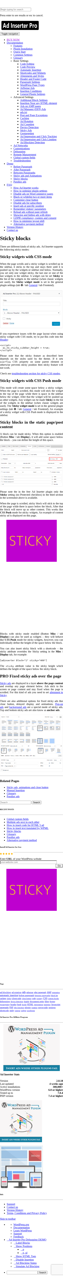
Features (17, 45)
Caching (24, 118)
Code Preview (27, 66)
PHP (11, 1007)
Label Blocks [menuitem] (23, 1242)
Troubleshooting (22, 160)
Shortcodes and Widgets (33, 73)
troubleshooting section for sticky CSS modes (36, 373)
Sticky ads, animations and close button (27, 787)
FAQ (9, 184)
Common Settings (22, 54)
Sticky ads (5, 683)
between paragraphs (42, 995)
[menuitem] (35, 1272)
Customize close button (25, 199)
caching (3, 998)
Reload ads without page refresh (30, 212)
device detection (17, 1001)
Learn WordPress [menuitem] (22, 1230)
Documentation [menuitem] (21, 1227)
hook (19, 1004)
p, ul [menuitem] (25, 1252)
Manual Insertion (16, 790)
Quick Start (19, 51)
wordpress (31, 1011)
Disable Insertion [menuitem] (25, 1259)
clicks (9, 998)
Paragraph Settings (30, 82)
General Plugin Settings (32, 94)
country (39, 998)
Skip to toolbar (8, 1218)
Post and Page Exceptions (34, 115)
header (13, 1004)
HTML (30, 1004)
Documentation (15, 42)
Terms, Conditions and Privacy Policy (27, 1213)
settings (52, 1007)
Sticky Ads (26, 130)
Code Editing (27, 63)
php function (19, 1008)
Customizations (21, 148)
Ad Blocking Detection (32, 142)
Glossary (18, 57)
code (34, 998)
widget (23, 1011)
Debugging (19, 151)
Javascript (55, 1004)
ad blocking (5, 992)
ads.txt (23, 112)
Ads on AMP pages (30, 106)
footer (52, 1001)
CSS (45, 998)
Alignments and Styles (32, 76)
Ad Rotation (26, 121)
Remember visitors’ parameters (29, 209)
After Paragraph (21, 169)
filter (47, 1001)
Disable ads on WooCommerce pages (33, 193)
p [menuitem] (23, 1249)
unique (17, 1011)
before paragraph (26, 995)
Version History (15, 227)
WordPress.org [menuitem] (21, 1224)
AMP (49, 992)
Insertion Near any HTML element (38, 103)
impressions (38, 1005)
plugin (28, 1007)
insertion (47, 1005)
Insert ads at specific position (28, 205)
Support (11, 1204)
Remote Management (24, 154)
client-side (16, 998)
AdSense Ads (27, 88)
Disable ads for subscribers (27, 202)
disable (26, 1001)
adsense (29, 992)
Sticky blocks (20, 178)
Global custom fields (24, 157)
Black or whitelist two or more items (32, 196)
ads (24, 992)
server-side (43, 1007)
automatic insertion (9, 995)
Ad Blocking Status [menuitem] (26, 1263)
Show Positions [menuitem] (24, 1246)
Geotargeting (27, 133)
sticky (12, 1010)
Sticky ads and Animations (27, 175)
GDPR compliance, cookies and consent (34, 218)
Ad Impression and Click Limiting (38, 139)
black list (54, 995)
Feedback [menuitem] (18, 1236)
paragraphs (4, 1007)
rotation (34, 1008)
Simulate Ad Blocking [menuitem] (27, 1266)
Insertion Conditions (31, 91)
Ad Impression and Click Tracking (38, 136)
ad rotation (17, 992)
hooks (24, 1005)
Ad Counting (27, 124)
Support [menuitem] (17, 1233)
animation (56, 992)
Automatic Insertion (30, 70)
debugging (5, 1001)
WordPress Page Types (32, 85)
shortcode (4, 1010)
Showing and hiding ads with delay (32, 215)
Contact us (12, 230)
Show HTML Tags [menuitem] (26, 1256)
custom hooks (53, 998)
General (33, 285)
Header (4, 339)
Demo (10, 163)
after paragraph (40, 992)
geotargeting (5, 1005)
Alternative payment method (28, 224)
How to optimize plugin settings (30, 190)
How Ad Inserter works (25, 187)
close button (26, 998)
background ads (17, 707)
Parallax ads (19, 181)
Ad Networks (20, 145)
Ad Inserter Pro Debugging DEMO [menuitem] (27, 1239)
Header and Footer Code (33, 79)
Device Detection (29, 127)
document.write (37, 1001)
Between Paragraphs (24, 172)
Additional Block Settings (34, 100)
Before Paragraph (22, 166)
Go (59, 865)
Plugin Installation (23, 48)
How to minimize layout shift (28, 221)
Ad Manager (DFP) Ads (33, 109)
